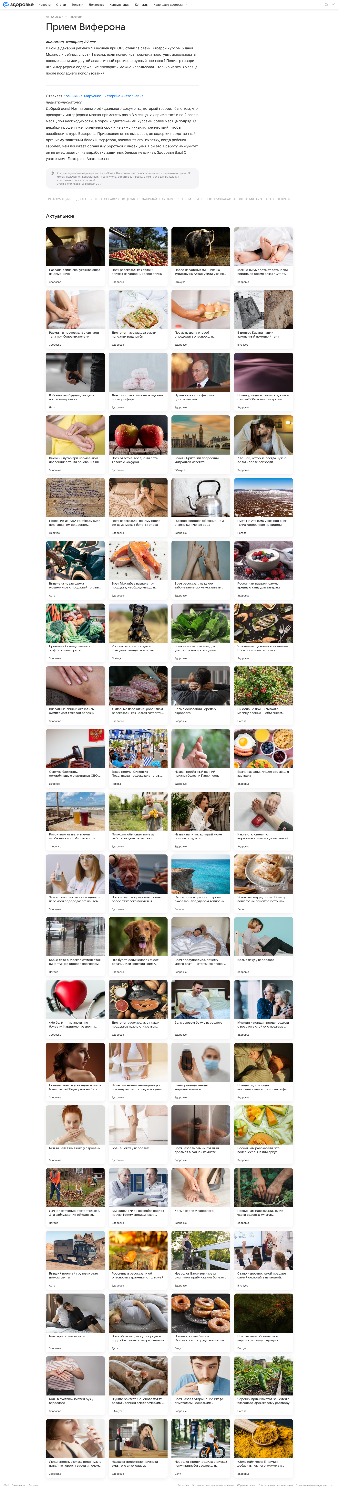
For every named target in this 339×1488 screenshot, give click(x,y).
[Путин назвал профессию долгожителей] (200, 382)
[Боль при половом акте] (75, 1323)
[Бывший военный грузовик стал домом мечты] (75, 1260)
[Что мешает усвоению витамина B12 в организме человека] (263, 633)
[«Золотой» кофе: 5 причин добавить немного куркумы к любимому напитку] (263, 1448)
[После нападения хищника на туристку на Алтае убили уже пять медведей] (200, 256)
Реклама (33, 1485)
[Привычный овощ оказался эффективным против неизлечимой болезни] (75, 633)
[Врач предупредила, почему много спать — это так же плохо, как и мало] (200, 946)
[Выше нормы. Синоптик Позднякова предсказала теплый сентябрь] (138, 758)
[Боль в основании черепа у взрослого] (200, 695)
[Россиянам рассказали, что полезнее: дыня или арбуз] (263, 1134)
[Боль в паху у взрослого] (263, 946)
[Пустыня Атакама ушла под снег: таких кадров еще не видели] (263, 507)
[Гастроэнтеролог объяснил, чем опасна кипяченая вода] (200, 507)
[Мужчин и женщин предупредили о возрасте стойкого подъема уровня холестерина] (263, 1009)
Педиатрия (75, 16)
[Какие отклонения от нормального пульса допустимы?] (263, 821)
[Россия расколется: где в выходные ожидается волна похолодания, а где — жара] (138, 633)
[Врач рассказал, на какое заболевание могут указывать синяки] (200, 570)
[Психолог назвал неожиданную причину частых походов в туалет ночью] (138, 1072)
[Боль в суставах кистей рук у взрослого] (75, 1385)
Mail (6, 1485)
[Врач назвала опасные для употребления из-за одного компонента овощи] (200, 633)
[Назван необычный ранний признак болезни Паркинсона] (200, 758)
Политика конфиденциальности (314, 1485)
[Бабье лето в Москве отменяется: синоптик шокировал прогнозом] (75, 946)
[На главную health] (21, 4)
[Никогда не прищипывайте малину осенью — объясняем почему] (263, 695)
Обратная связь (246, 1485)
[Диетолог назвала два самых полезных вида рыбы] (138, 319)
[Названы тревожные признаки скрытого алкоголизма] (138, 1448)
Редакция (183, 1485)
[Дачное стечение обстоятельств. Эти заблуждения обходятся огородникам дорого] (75, 1197)
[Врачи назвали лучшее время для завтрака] (263, 758)
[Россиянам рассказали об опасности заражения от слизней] (138, 1260)
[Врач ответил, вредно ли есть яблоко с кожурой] (138, 444)
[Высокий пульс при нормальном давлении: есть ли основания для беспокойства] (75, 444)
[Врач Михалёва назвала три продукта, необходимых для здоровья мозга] (138, 570)
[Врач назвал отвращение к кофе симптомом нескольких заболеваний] (200, 1385)
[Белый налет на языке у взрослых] (75, 1134)
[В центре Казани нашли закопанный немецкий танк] (263, 319)
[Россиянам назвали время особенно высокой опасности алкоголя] (75, 821)
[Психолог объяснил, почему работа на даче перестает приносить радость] (138, 821)
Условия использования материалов (213, 1485)
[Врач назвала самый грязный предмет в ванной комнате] (200, 1134)
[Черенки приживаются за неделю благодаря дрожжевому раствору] (263, 1385)
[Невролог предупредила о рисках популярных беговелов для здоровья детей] (200, 1448)
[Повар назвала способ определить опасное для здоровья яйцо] (200, 319)
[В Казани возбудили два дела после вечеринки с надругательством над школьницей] (75, 382)
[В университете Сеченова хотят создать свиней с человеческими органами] (138, 1385)
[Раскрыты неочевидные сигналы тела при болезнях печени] (75, 319)
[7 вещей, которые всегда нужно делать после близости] (263, 444)
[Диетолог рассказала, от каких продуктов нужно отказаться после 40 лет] (138, 1009)
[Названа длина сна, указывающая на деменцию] (75, 256)
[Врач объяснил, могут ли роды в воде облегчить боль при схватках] (138, 1323)
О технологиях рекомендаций (276, 1485)
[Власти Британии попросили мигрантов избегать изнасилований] (200, 444)
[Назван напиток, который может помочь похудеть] (200, 821)
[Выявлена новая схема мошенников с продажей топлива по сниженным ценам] (75, 570)
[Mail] (6, 4)
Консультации (54, 16)
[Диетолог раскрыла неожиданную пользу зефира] (138, 382)
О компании (18, 1485)
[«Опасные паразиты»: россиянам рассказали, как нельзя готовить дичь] (138, 695)
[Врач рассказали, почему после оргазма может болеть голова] (138, 507)
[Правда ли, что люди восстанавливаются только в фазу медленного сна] (263, 1072)
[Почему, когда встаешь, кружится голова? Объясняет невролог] (263, 382)
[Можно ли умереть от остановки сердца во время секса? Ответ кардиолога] (263, 256)
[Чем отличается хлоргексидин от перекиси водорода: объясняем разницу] (75, 883)
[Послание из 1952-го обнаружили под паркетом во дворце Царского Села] (75, 507)
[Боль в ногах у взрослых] (138, 1134)
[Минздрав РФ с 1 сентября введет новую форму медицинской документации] (138, 1197)
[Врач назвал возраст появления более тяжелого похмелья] (138, 883)
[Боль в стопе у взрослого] (200, 1197)
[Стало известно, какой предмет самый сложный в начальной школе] (263, 1260)
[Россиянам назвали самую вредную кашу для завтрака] (263, 570)
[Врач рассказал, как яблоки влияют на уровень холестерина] (138, 256)
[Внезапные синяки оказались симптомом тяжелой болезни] (75, 695)
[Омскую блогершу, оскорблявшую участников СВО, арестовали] (75, 758)
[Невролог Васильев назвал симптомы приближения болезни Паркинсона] (200, 1260)
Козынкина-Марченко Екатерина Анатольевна (103, 96)
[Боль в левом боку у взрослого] (200, 1009)
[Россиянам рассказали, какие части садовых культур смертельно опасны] (263, 1197)
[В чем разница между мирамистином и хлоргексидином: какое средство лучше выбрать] (200, 1072)
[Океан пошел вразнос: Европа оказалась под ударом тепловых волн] (200, 883)
